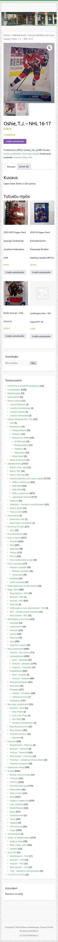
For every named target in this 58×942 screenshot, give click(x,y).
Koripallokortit (16, 671)
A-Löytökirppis (13, 389)
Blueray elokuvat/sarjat (20, 775)
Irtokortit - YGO (17, 863)
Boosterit (16, 738)
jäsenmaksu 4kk (17, 519)
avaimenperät (16, 626)
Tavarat (10, 771)
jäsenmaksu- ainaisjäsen (21, 523)
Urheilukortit (15, 700)
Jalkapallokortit (16, 656)
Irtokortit (17, 157)
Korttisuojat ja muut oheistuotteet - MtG (27, 608)
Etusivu (7, 35)
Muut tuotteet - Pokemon (21, 756)
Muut (12, 545)
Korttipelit (14, 578)
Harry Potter (17, 712)
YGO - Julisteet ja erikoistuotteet (24, 871)
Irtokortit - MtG (16, 601)
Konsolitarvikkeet (15, 534)
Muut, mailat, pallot (18, 845)
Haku (33, 363)
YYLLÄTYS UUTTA (16, 875)
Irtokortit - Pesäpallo (21, 693)
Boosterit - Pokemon (19, 749)
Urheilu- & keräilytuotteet (18, 837)
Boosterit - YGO (17, 860)
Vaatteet (13, 823)
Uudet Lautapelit (17, 582)
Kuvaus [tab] (11, 166)
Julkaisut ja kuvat (20, 697)
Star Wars (16, 719)
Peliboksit (16, 434)
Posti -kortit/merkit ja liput (21, 560)
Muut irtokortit (16, 730)
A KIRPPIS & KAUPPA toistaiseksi (23, 386)
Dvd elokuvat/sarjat (18, 786)
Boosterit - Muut (17, 708)
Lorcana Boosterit (18, 404)
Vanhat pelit (17, 575)
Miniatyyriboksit (19, 430)
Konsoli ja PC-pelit (15, 526)
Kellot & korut (16, 793)
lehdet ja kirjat (16, 841)
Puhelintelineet (16, 815)
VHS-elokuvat (16, 826)
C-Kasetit (14, 778)
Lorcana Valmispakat (19, 415)
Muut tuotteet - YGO (19, 867)
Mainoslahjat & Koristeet (18, 619)
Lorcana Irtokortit (17, 412)
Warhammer (15, 426)
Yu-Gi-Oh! (11, 852)
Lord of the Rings (19, 715)
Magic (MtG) (13, 589)
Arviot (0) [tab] (24, 166)
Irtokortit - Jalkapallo (21, 663)
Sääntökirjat (19, 452)
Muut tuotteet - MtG (18, 615)
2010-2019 (16, 489)
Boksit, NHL (15, 471)
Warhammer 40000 (20, 438)
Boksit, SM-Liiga (17, 475)
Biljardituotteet (13, 393)
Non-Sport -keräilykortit (17, 704)
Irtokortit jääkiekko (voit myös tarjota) (22, 153)
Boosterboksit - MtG (19, 593)
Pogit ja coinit (16, 512)
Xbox (12, 530)
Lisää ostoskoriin (15, 141)
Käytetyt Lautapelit (18, 567)
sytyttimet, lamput (18, 645)
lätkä (24, 157)
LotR (12, 423)
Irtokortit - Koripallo (20, 678)
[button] (49, 48)
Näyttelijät (14, 549)
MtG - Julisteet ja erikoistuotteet (24, 612)
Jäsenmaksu (13, 515)
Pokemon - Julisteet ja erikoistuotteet (26, 760)
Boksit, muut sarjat (18, 467)
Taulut (12, 819)
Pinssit (13, 556)
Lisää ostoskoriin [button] (15, 272)
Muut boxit (14, 686)
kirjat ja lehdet (16, 508)
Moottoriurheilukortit (18, 682)
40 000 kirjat (19, 441)
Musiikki (13, 541)
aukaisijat (14, 623)
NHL (30, 157)
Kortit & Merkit (13, 538)
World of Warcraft (17, 460)
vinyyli (12, 830)
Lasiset (13, 634)
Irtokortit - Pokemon (19, 752)
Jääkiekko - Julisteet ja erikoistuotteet (27, 504)
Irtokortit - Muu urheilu (19, 652)
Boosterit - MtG (17, 597)
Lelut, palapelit (16, 804)
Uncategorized (13, 834)
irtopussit (14, 501)
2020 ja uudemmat (20, 493)
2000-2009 (16, 486)
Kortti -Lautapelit (14, 563)
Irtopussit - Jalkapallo (21, 667)
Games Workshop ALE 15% (19, 419)
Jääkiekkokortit (19, 35)
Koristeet (14, 630)
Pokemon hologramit (19, 763)
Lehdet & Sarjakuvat (19, 800)
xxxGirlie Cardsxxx (18, 734)
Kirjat (12, 797)
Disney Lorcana (14, 401)
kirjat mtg (14, 604)
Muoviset (14, 638)
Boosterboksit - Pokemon (21, 745)
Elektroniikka (15, 789)
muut (12, 641)
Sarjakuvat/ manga (15, 767)
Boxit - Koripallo (19, 675)
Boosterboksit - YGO (19, 856)
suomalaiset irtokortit (21, 497)
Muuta (12, 812)
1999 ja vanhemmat (21, 482)
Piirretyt (13, 552)
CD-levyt (13, 782)
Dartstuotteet (13, 397)
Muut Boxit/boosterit (19, 726)
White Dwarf (17, 456)
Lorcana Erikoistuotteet (20, 408)
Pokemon (11, 741)
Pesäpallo (14, 689)
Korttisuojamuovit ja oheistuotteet (22, 586)
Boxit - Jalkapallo (20, 660)
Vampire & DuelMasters (22, 723)
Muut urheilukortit (15, 649)
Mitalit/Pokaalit (16, 808)
